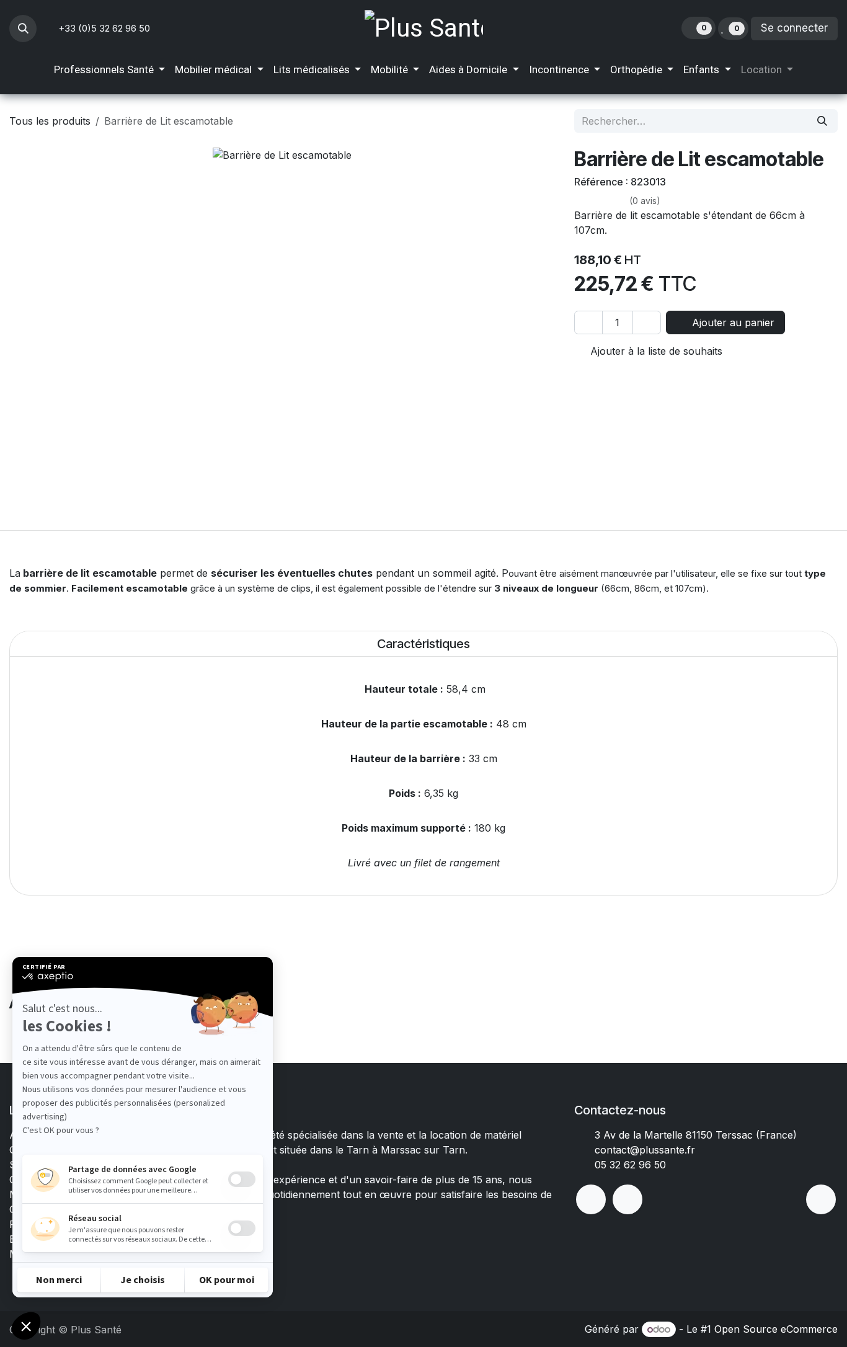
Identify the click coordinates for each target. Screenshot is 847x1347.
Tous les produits (50, 121)
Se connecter (794, 28)
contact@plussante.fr (645, 1150)
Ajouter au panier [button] (731, 322)
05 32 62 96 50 (630, 1164)
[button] (23, 28)
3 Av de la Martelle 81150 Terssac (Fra (685, 1135)
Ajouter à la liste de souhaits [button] (654, 351)
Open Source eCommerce (776, 1329)
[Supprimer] (588, 322)
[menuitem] (109, 70)
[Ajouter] (646, 322)
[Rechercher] (822, 121)
